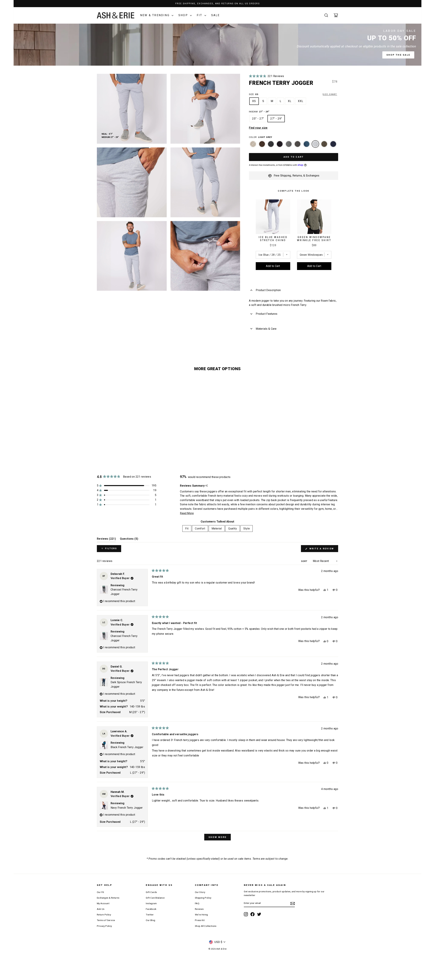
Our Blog (150, 920)
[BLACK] (280, 146)
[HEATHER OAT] (253, 146)
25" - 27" (258, 118)
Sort (304, 561)
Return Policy (104, 914)
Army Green (324, 144)
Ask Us (100, 909)
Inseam (259, 111)
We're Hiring (201, 914)
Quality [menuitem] (232, 528)
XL (289, 101)
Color (260, 137)
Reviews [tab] (106, 539)
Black (279, 144)
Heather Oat (253, 144)
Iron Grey (288, 144)
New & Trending (155, 15)
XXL (300, 101)
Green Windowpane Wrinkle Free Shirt (314, 239)
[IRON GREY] (289, 146)
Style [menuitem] (246, 528)
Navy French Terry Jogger (127, 807)
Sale (215, 15)
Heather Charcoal (270, 144)
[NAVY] (333, 146)
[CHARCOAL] (297, 146)
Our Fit (100, 892)
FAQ (197, 903)
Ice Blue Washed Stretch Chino (273, 239)
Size (293, 94)
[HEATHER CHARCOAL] (271, 146)
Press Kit (200, 920)
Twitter (150, 914)
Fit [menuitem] (186, 528)
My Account (103, 903)
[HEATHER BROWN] (262, 146)
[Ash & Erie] (115, 15)
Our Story (200, 892)
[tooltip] (206, 485)
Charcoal (297, 144)
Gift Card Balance (155, 897)
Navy (333, 144)
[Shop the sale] (217, 45)
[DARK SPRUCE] (306, 146)
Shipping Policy (203, 897)
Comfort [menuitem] (200, 528)
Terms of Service (106, 920)
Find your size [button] (258, 127)
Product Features (266, 313)
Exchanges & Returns (108, 897)
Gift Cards (151, 892)
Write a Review (323, 549)
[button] (266, 76)
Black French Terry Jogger (127, 747)
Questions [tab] (129, 539)
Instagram (151, 903)
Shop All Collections (205, 926)
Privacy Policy (104, 926)
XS (254, 101)
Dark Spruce (306, 144)
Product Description (268, 290)
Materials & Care (266, 328)
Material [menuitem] (217, 528)
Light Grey (315, 144)
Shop (183, 15)
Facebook (151, 909)
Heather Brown (262, 144)
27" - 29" (276, 118)
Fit (200, 15)
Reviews (199, 909)
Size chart (330, 94)
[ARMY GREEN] (324, 146)
